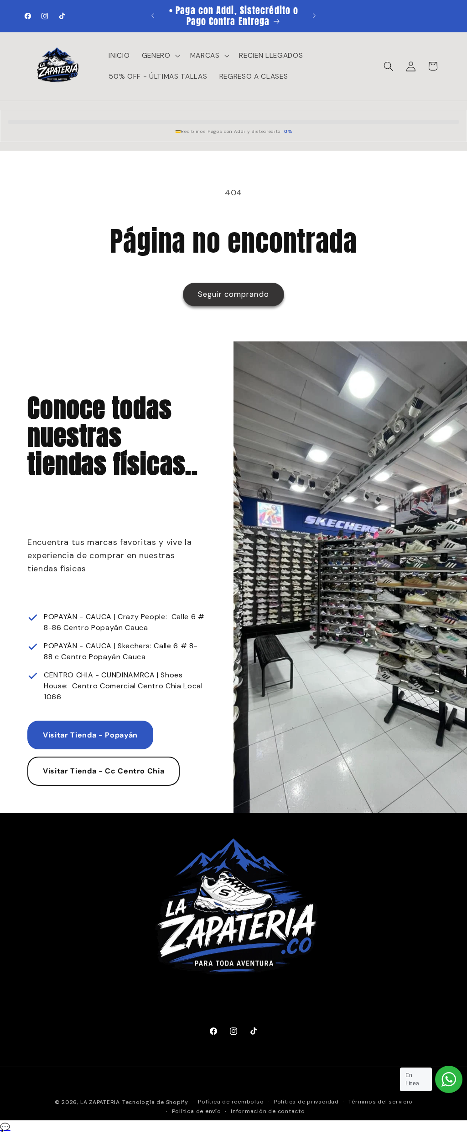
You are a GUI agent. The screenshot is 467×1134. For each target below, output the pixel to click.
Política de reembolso (231, 1101)
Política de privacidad (306, 1101)
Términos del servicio (380, 1101)
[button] (160, 56)
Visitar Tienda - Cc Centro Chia (103, 771)
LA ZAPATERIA (100, 1102)
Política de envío (196, 1111)
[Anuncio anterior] (153, 15)
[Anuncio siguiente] (314, 15)
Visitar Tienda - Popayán (90, 735)
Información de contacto (268, 1111)
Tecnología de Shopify (155, 1102)
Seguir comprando (233, 294)
